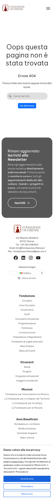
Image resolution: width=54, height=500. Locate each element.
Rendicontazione (27, 428)
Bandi (27, 367)
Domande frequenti (27, 433)
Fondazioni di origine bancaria (27, 341)
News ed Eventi (27, 350)
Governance (27, 309)
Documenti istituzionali (27, 318)
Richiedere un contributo (27, 424)
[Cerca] (10, 96)
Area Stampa (27, 346)
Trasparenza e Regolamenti (27, 337)
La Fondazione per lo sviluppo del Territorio (27, 398)
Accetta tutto (27, 479)
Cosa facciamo (27, 305)
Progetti (27, 371)
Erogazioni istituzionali (27, 376)
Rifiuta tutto (27, 494)
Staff (27, 314)
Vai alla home (27, 105)
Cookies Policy (17, 461)
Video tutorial (27, 437)
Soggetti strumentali (27, 380)
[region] (27, 472)
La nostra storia (27, 332)
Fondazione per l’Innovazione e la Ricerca (27, 394)
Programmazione (27, 323)
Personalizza (27, 486)
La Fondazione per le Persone (27, 407)
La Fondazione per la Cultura (27, 403)
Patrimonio (27, 328)
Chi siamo (27, 300)
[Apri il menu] (48, 8)
